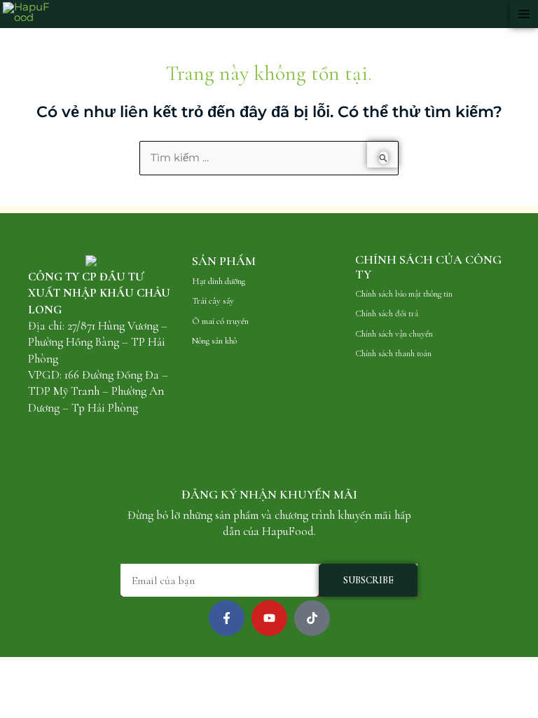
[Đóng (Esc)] (106, 668)
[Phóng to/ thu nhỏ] (14, 668)
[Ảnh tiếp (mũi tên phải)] (45, 686)
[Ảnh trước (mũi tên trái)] (14, 686)
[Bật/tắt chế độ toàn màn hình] (45, 668)
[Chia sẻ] (76, 668)
